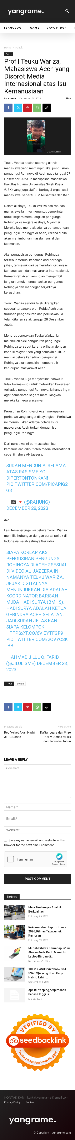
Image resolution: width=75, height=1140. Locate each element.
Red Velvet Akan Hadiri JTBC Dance (19, 735)
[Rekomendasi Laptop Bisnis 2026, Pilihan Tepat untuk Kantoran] (14, 932)
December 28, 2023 (27, 508)
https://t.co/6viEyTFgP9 (34, 633)
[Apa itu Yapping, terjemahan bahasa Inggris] (14, 995)
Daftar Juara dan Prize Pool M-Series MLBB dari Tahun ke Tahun (55, 737)
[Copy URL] (46, 108)
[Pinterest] (27, 108)
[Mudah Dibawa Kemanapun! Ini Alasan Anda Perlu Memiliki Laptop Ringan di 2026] (14, 953)
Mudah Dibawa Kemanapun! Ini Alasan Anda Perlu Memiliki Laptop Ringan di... (49, 952)
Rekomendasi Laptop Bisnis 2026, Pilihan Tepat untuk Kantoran (47, 931)
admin (12, 98)
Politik (18, 47)
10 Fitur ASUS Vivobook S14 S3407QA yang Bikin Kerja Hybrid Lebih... (47, 973)
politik (20, 683)
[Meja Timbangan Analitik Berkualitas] (14, 912)
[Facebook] (8, 108)
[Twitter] (18, 108)
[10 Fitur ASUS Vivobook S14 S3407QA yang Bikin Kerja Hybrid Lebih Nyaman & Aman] (14, 974)
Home (7, 47)
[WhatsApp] (37, 108)
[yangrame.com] (32, 1120)
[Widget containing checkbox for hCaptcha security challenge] (35, 859)
